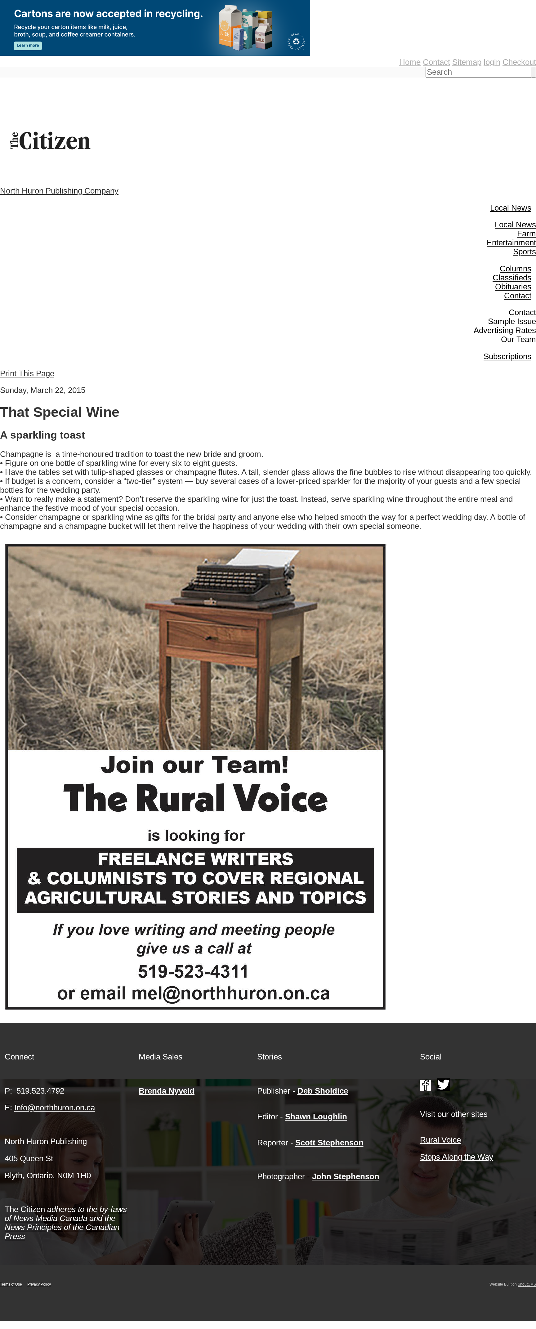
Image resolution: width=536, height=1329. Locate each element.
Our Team (518, 339)
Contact (436, 62)
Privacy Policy (39, 1284)
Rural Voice (440, 1139)
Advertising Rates (505, 330)
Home (410, 62)
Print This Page (27, 373)
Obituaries (513, 286)
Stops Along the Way (456, 1157)
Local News (510, 207)
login (492, 62)
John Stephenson (345, 1176)
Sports (524, 251)
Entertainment (511, 242)
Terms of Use (11, 1284)
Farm (526, 233)
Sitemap (466, 62)
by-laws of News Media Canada (66, 1214)
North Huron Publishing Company (59, 190)
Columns (515, 268)
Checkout (519, 62)
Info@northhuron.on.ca (54, 1107)
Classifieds (512, 277)
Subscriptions (507, 356)
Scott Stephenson (329, 1142)
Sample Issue (512, 321)
